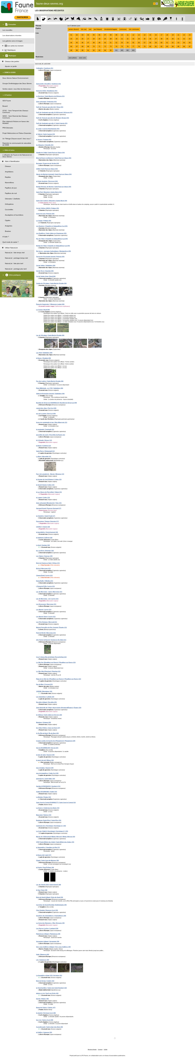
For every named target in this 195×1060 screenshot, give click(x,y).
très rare (83, 29)
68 (82, 46)
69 (88, 46)
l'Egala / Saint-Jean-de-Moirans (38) (47, 860)
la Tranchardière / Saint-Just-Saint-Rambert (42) (51, 988)
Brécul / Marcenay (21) (43, 568)
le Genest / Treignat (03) (43, 139)
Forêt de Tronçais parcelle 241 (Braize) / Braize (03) (52, 118)
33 (133, 39)
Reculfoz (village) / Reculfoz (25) (46, 702)
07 (105, 35)
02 (77, 35)
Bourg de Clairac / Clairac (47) (45, 1007)
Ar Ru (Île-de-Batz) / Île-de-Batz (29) (47, 733)
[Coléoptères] (113, 19)
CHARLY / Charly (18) (43, 527)
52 (116, 42)
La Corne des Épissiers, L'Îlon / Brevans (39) (50, 923)
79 (144, 46)
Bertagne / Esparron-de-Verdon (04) (47, 163)
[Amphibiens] (61, 19)
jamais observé (74, 29)
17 (161, 35)
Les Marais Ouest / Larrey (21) (46, 616)
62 (173, 42)
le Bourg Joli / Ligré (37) (43, 855)
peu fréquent (98, 29)
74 (116, 46)
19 (173, 35)
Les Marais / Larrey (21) (43, 609)
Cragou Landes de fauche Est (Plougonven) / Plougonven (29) (55, 741)
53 (122, 42)
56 (139, 42)
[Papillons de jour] (72, 19)
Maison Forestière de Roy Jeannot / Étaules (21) (51, 627)
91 (88, 50)
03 (82, 35)
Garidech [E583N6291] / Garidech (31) (48, 786)
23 (189, 35)
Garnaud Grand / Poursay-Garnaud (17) (48, 508)
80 (150, 46)
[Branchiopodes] (171, 19)
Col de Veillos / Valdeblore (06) (45, 265)
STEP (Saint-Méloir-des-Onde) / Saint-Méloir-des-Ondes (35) (55, 842)
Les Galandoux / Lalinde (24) (45, 697)
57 (144, 42)
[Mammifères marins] (49, 19)
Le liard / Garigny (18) (43, 545)
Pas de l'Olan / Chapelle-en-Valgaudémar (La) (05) (52, 239)
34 (139, 39)
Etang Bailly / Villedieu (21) (44, 581)
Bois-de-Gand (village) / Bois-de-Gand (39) (49, 897)
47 (88, 42)
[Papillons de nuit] (78, 19)
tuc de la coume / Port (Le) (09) (46, 413)
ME (128, 50)
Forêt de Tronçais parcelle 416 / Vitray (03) (49, 107)
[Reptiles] (55, 19)
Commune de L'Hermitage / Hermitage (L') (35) (51, 826)
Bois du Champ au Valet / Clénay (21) (48, 563)
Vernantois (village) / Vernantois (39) (47, 941)
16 (156, 35)
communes (123, 29)
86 (184, 46)
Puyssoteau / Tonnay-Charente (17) (47, 521)
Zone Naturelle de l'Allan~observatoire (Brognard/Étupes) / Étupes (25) (58, 707)
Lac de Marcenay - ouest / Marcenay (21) (49, 592)
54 (127, 42)
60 (161, 42)
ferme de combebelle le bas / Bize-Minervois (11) (51, 422)
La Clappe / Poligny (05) (43, 221)
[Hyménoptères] (90, 19)
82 (161, 46)
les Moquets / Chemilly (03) (44, 145)
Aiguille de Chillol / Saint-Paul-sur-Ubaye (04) (50, 152)
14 (144, 35)
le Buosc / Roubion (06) (43, 358)
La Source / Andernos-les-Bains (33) (47, 808)
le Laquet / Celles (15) (43, 497)
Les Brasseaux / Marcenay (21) (46, 604)
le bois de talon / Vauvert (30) (45, 755)
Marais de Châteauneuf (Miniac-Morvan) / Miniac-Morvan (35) (55, 836)
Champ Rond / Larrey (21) (44, 575)
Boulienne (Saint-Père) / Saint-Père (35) (48, 820)
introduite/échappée (110, 29)
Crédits (105, 1049)
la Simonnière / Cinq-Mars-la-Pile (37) (48, 847)
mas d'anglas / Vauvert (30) (44, 768)
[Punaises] (107, 19)
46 (82, 42)
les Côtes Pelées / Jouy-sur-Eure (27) (48, 728)
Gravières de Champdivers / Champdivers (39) (51, 916)
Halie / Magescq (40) (42, 954)
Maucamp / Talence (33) (43, 815)
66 (71, 46)
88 (71, 50)
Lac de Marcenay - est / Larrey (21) (47, 599)
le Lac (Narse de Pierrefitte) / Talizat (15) (49, 492)
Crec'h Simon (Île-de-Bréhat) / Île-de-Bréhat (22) (51, 657)
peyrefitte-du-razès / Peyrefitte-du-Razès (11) (50, 435)
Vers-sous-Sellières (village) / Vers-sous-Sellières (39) (53, 947)
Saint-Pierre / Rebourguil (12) (45, 451)
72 (105, 46)
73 (110, 46)
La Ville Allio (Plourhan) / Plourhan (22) (48, 671)
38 (161, 39)
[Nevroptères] (119, 19)
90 (82, 50)
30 (116, 39)
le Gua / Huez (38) (41, 890)
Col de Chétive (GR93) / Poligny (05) (47, 208)
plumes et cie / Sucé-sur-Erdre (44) (47, 993)
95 (110, 50)
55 (133, 42)
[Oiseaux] (38, 19)
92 (94, 50)
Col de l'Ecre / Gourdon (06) (45, 271)
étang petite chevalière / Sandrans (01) (48, 84)
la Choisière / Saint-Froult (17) (45, 516)
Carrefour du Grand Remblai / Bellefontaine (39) (51, 905)
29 (99, 39)
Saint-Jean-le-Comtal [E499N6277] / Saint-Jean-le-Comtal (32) (56, 802)
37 (156, 39)
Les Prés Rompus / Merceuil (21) (46, 622)
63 (178, 42)
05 (94, 35)
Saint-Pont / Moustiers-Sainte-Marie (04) (49, 192)
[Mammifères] (44, 19)
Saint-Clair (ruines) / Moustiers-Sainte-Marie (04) (51, 201)
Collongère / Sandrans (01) (44, 68)
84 (173, 46)
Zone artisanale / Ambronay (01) (46, 101)
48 (94, 42)
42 (184, 39)
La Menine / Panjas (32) (43, 797)
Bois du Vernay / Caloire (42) (45, 981)
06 (99, 35)
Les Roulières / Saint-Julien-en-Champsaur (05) (51, 233)
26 (82, 39)
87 (189, 46)
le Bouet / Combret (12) (43, 446)
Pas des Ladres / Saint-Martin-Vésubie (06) (49, 381)
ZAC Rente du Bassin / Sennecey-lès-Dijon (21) (51, 640)
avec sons (82, 58)
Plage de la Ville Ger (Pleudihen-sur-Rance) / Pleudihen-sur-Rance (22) (58, 679)
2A (105, 39)
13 (139, 35)
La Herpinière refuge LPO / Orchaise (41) (49, 975)
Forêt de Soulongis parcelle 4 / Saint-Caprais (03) (51, 123)
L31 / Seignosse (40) (42, 960)
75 (122, 46)
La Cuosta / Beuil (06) (43, 310)
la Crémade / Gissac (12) (44, 440)
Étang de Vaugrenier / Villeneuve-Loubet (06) (50, 304)
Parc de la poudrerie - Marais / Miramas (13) (50, 474)
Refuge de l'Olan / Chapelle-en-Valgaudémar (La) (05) (53, 246)
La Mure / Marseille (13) (43, 456)
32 (127, 39)
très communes (134, 29)
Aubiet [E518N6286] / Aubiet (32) (46, 792)
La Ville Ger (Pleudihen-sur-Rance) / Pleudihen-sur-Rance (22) (56, 662)
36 (150, 39)
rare (90, 29)
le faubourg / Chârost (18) (44, 537)
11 (127, 35)
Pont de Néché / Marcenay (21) (46, 633)
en (156, 3)
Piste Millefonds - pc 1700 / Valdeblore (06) (49, 388)
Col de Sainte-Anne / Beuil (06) (46, 276)
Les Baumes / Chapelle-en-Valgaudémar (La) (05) (51, 226)
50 (105, 42)
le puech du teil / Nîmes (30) (45, 760)
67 (77, 46)
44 (71, 42)
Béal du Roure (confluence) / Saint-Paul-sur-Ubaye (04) (53, 158)
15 (150, 35)
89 (77, 50)
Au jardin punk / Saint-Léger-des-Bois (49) (49, 1027)
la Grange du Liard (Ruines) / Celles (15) (49, 479)
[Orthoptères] (84, 19)
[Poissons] (148, 19)
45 (77, 42)
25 (77, 39)
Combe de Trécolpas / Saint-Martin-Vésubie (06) (51, 283)
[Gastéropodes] (159, 19)
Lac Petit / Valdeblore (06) (44, 353)
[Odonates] (67, 19)
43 (189, 39)
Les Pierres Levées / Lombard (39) (47, 928)
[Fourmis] (182, 19)
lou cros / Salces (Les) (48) (44, 1020)
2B (111, 39)
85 (178, 46)
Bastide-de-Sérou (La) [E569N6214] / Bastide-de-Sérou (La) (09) (56, 403)
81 (156, 46)
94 (105, 50)
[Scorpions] (142, 19)
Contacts (100, 1049)
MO (133, 50)
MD (122, 50)
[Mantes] (96, 19)
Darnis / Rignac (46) (42, 999)
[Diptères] (124, 19)
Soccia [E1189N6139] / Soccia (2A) (47, 748)
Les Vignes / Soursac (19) (44, 556)
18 (167, 35)
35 (144, 39)
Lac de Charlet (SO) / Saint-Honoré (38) (48, 884)
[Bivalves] (165, 19)
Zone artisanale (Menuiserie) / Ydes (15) (49, 503)
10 (122, 35)
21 (178, 35)
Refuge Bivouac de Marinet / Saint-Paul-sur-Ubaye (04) (53, 187)
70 (94, 46)
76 (127, 46)
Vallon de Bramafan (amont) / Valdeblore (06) (50, 393)
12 (133, 35)
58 (150, 42)
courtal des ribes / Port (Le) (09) (46, 408)
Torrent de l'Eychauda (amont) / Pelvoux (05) (50, 256)
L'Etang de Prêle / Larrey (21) (45, 586)
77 (133, 46)
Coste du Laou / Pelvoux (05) (45, 214)
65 (189, 42)
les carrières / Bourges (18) (45, 550)
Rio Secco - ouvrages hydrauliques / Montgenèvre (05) (53, 251)
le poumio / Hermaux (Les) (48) (46, 1013)
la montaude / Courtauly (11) (45, 429)
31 (122, 39)
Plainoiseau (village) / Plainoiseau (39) (48, 934)
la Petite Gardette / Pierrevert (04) (47, 181)
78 (139, 46)
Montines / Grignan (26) (43, 722)
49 (99, 42)
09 (116, 35)
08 (110, 35)
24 (71, 39)
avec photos (73, 58)
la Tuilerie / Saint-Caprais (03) (45, 134)
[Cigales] (101, 19)
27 (88, 39)
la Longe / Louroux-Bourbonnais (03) (47, 129)
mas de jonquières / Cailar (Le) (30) (47, 773)
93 (99, 50)
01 (71, 35)
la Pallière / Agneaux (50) (44, 1032)
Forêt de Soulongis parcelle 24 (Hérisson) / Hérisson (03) (54, 112)
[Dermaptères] (176, 19)
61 (167, 42)
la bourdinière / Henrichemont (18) (47, 532)
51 (110, 42)
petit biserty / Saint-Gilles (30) (45, 779)
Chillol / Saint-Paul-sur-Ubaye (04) (47, 169)
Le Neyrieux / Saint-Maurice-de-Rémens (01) (50, 96)
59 (156, 42)
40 (173, 39)
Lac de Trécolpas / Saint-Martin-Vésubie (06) (50, 335)
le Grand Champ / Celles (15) (45, 485)
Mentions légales (92, 1049)
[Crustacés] (153, 19)
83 (167, 46)
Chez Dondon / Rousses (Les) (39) (47, 910)
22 (184, 35)
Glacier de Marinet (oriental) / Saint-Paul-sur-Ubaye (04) (54, 174)
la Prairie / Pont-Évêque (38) (45, 867)
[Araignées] (136, 19)
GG (116, 50)
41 (178, 39)
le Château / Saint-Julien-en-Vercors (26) (49, 715)
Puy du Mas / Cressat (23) (44, 684)
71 (99, 46)
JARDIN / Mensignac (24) (44, 691)
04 (88, 35)
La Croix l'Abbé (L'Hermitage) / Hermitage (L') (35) (52, 831)
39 (167, 39)
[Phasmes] (130, 19)
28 (94, 39)
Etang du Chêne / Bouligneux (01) (46, 91)
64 (184, 42)
